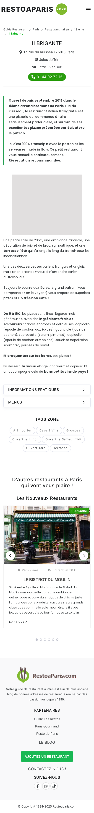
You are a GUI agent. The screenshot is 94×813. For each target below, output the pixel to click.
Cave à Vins (49, 430)
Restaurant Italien (57, 29)
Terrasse (60, 448)
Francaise (79, 511)
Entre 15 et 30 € (64, 570)
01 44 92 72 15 (50, 77)
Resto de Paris (47, 733)
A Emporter (22, 430)
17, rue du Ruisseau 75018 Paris (49, 52)
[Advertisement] (47, 204)
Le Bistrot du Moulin (47, 579)
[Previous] (10, 555)
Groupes (73, 430)
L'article (17, 621)
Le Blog (47, 742)
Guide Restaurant (15, 29)
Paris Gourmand (47, 726)
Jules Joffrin (49, 59)
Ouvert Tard (36, 448)
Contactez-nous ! (47, 769)
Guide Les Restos (47, 719)
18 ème (79, 29)
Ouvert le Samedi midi (63, 439)
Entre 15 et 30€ (49, 67)
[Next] (83, 555)
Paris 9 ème (30, 570)
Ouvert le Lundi (25, 439)
